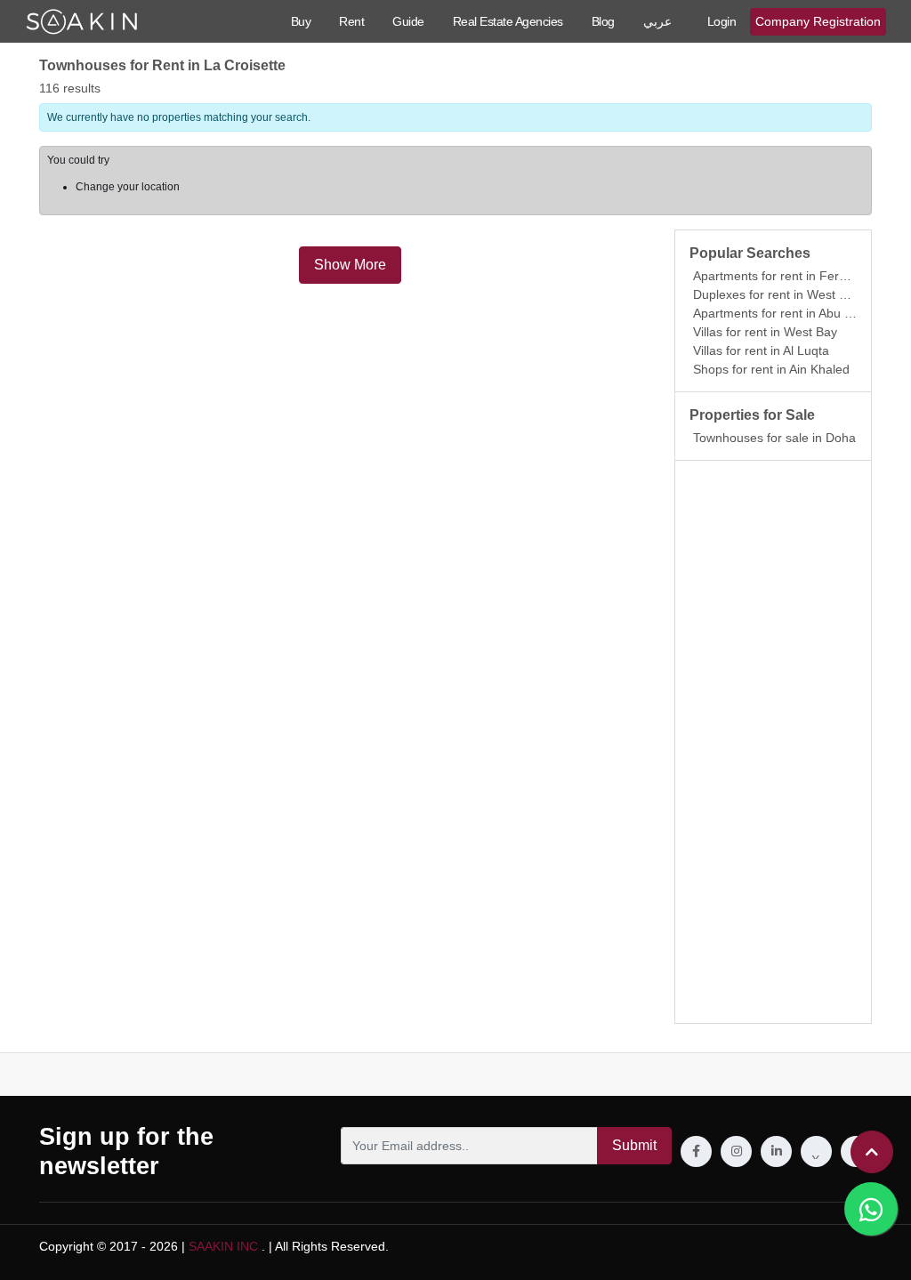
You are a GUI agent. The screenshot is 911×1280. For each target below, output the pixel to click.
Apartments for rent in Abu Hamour (791, 313)
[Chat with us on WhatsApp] (871, 1209)
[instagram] (736, 1151)
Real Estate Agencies (508, 21)
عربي (657, 21)
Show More (350, 264)
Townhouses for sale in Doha (774, 438)
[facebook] (696, 1151)
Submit (634, 1145)
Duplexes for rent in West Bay (776, 294)
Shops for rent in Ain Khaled (771, 369)
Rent (351, 21)
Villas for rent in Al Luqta (761, 350)
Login (722, 21)
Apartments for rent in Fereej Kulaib (793, 276)
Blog (603, 21)
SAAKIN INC (223, 1246)
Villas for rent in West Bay (765, 332)
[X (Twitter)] (816, 1151)
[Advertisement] (773, 742)
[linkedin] (776, 1151)
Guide (408, 21)
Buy (301, 21)
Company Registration (818, 21)
